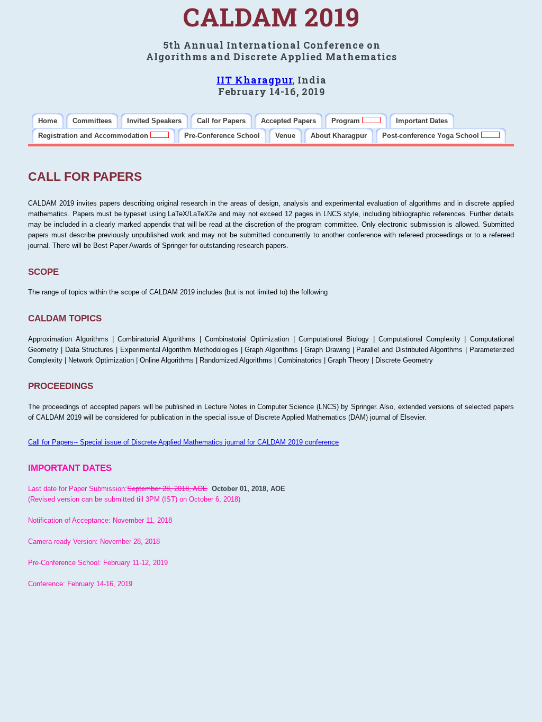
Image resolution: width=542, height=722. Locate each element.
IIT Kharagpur (254, 79)
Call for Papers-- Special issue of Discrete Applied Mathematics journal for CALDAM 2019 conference (183, 442)
